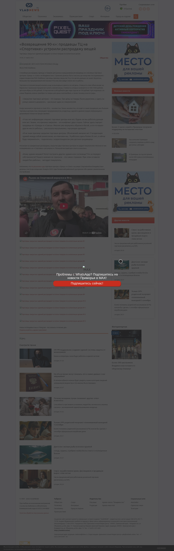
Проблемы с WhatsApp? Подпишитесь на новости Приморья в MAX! (87, 276)
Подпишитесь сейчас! (87, 283)
